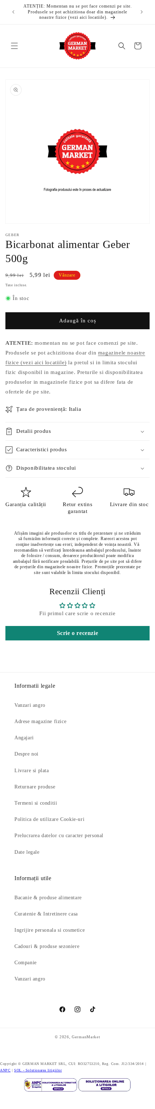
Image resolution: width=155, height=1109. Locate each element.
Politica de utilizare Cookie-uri (49, 819)
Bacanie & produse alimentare (48, 897)
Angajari (24, 737)
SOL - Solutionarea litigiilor (38, 1070)
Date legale (27, 852)
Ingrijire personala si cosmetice (49, 930)
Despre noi (26, 754)
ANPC (5, 1070)
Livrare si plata (31, 770)
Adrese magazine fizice (40, 721)
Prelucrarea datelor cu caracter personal (58, 835)
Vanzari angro (29, 705)
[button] (14, 46)
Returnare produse (34, 787)
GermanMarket (86, 1037)
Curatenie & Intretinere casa (46, 914)
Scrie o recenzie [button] (77, 633)
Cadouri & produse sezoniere (46, 946)
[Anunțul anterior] (13, 12)
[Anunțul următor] (142, 12)
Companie (25, 962)
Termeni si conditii (35, 803)
